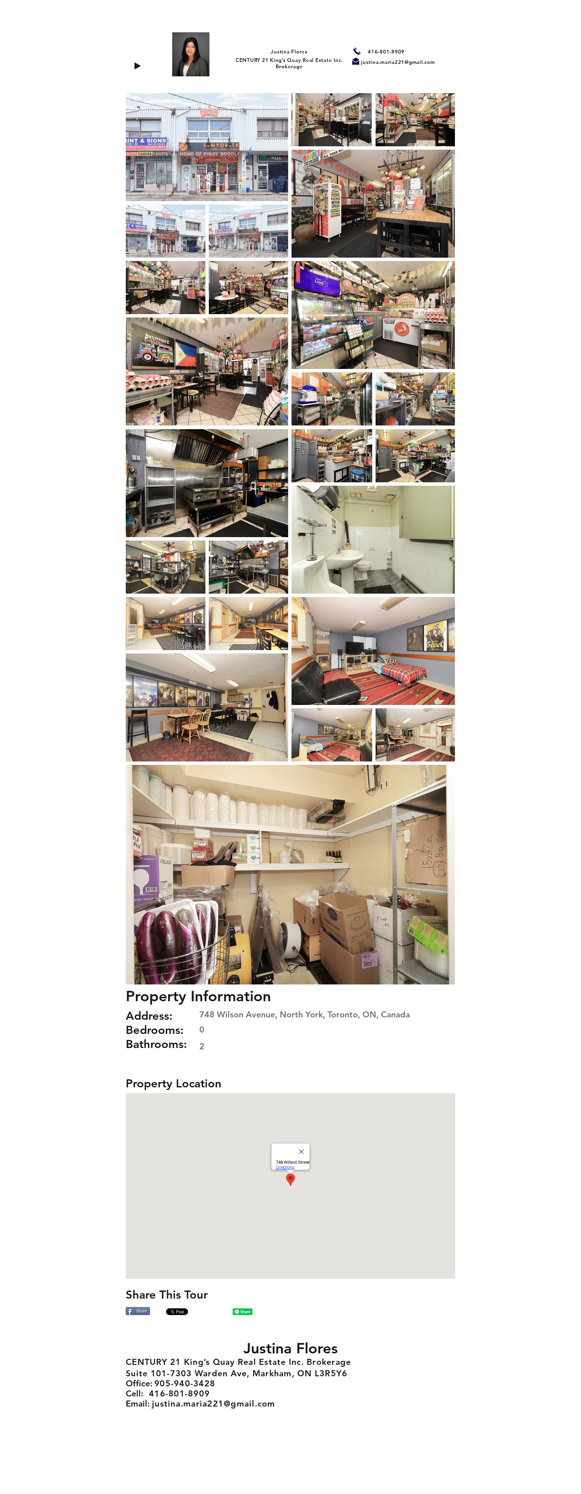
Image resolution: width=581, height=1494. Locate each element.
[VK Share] (211, 1311)
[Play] (137, 66)
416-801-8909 (386, 51)
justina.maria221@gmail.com (398, 62)
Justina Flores (289, 51)
